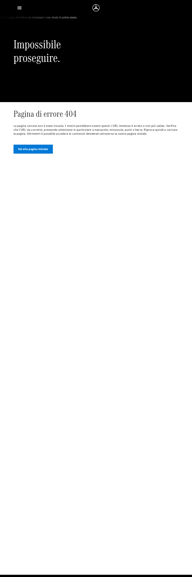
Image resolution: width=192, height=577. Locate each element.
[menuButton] (20, 7)
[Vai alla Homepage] (96, 8)
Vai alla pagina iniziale (33, 149)
